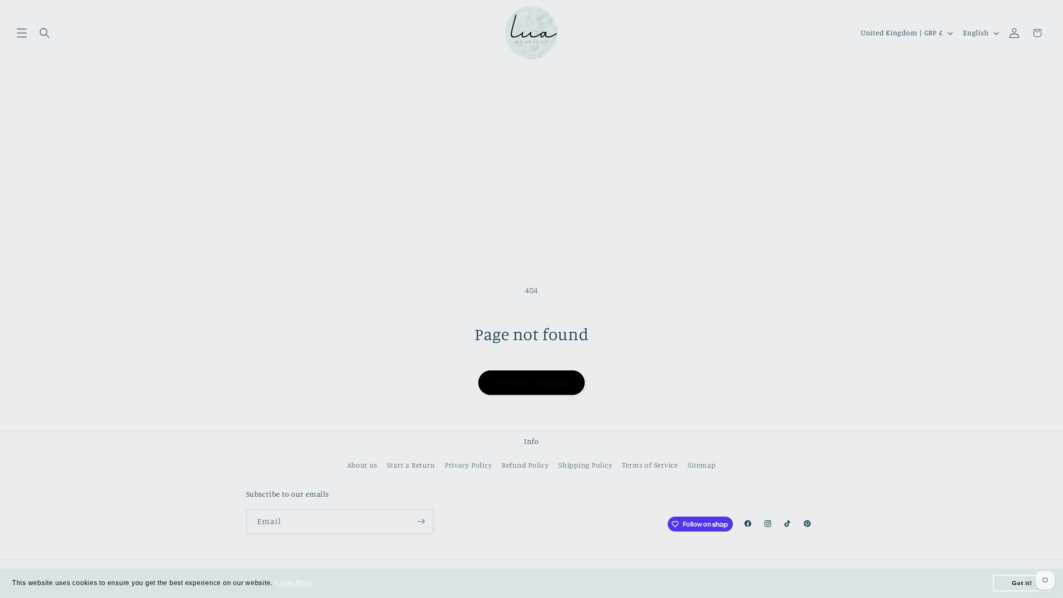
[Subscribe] (421, 522)
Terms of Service (650, 465)
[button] (21, 33)
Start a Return (411, 465)
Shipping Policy (585, 465)
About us (362, 465)
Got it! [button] (1022, 583)
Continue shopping (531, 382)
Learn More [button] (294, 582)
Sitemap (701, 465)
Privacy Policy (468, 465)
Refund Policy (525, 465)
